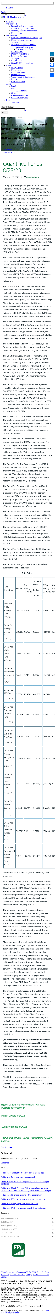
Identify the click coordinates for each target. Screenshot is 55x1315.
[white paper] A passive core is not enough (18, 1177)
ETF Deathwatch (18, 72)
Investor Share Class (24, 49)
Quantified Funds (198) (10, 1236)
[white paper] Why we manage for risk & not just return (23, 1208)
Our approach (11, 24)
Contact (9, 100)
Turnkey (14, 42)
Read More (5, 1147)
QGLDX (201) (6, 1233)
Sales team (15, 102)
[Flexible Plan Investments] (12, 17)
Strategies (15, 58)
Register (9, 8)
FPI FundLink (17, 51)
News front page (7, 152)
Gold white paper (18, 81)
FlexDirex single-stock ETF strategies (26, 38)
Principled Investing (19, 56)
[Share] (51, 74)
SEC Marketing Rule (19, 98)
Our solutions (11, 35)
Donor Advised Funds (20, 54)
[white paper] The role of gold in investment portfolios (23, 1199)
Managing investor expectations (24, 31)
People (14, 86)
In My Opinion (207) (9, 1225)
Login (3, 12)
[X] (51, 59)
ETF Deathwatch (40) (9, 1218)
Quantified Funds (18, 75)
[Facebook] (51, 64)
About (8, 84)
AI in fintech (21, 91)
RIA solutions (16, 61)
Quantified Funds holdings (22, 63)
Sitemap (4, 1277)
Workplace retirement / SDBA (23, 44)
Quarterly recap (7, 150)
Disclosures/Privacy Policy (21, 1274)
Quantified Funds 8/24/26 (14, 1126)
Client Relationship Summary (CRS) (16, 1272)
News (8, 65)
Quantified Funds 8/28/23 (22, 167)
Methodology (16, 33)
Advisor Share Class (24, 47)
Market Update (17, 70)
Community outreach (19, 95)
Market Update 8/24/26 (13, 1115)
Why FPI (10, 21)
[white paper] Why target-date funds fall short (19, 1203)
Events (14, 79)
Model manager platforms (21, 40)
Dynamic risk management (22, 26)
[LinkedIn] (51, 54)
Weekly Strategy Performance (23, 77)
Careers (14, 93)
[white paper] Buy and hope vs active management (21, 1195)
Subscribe (5, 1163)
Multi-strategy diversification (22, 28)
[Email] (51, 69)
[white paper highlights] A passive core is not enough (22, 1173)
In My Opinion (17, 68)
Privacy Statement (12, 1313)
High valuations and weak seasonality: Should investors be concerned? (23, 1106)
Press (13, 88)
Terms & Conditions (41, 1274)
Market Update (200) (9, 1229)
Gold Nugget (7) (7, 1222)
